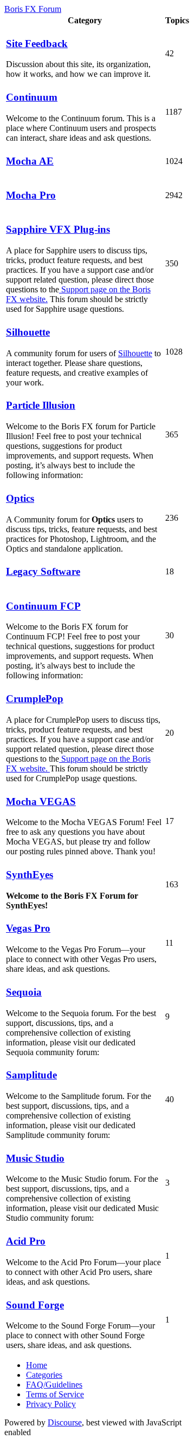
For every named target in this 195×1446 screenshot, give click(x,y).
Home (36, 1365)
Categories (44, 1374)
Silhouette (135, 353)
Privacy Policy (51, 1404)
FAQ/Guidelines (54, 1384)
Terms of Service (55, 1394)
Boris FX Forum (32, 9)
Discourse (65, 1422)
